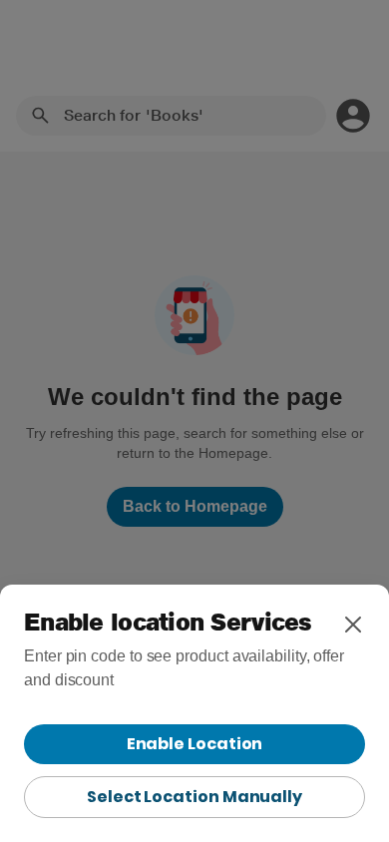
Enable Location (195, 743)
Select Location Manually (194, 796)
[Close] (353, 624)
